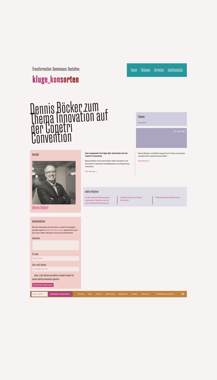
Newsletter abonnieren (60, 294)
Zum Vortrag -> (91, 171)
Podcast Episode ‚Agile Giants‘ (168, 197)
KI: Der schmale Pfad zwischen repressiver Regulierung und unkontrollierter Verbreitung (97, 200)
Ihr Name (35, 254)
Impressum (145, 294)
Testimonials (175, 70)
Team (134, 70)
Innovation (142, 123)
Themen (145, 70)
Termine (159, 70)
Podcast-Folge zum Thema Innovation (131, 198)
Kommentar (36, 238)
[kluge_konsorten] (55, 80)
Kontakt (134, 294)
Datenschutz (123, 294)
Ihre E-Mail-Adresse (39, 264)
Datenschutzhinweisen (54, 230)
